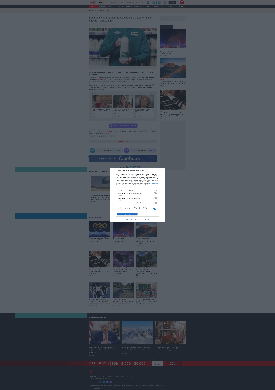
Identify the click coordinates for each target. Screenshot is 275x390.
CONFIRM (127, 214)
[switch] (155, 193)
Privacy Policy (146, 219)
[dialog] (137, 195)
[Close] (162, 170)
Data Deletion (129, 219)
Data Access (137, 219)
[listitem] (137, 190)
